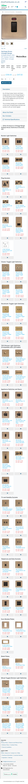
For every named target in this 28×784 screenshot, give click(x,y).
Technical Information (7, 755)
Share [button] (2, 48)
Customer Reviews (18, 755)
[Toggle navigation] (25, 1)
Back (26, 48)
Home (2, 753)
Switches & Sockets (9, 11)
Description (6, 89)
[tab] (14, 89)
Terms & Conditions (6, 747)
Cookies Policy (13, 745)
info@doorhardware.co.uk (9, 761)
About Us (7, 753)
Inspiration (4, 757)
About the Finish (8, 112)
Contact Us (13, 753)
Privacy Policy (4, 742)
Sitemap (10, 757)
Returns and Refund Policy (15, 742)
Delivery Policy (5, 745)
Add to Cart (7, 82)
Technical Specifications (12, 119)
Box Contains (7, 116)
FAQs (18, 753)
